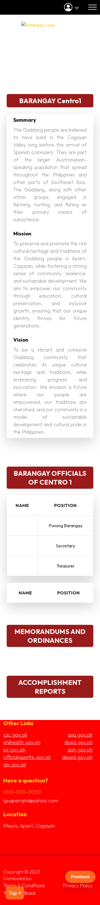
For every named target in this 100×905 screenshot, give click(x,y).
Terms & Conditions (24, 885)
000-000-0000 (22, 792)
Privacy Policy (77, 885)
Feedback (80, 876)
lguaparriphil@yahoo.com (30, 800)
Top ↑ (14, 893)
